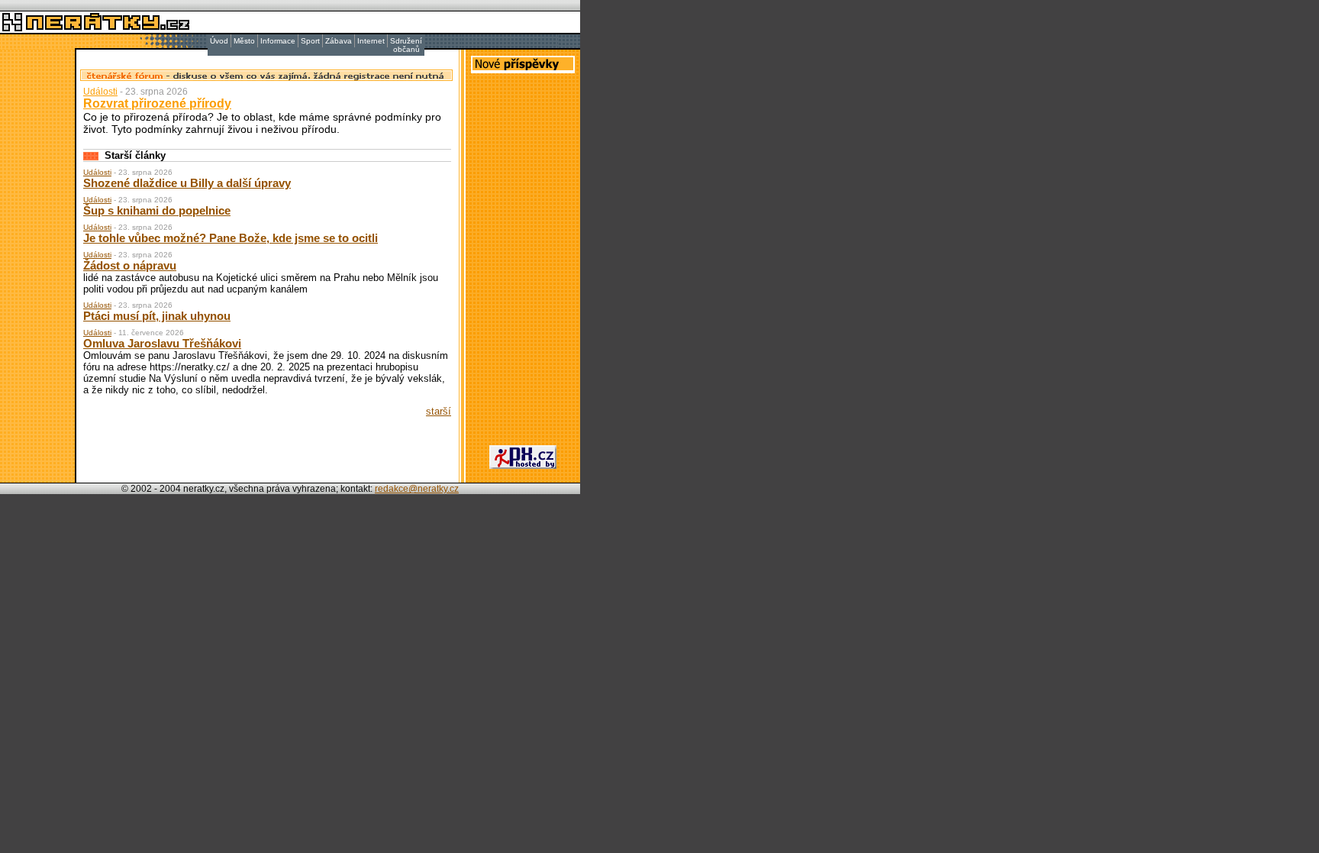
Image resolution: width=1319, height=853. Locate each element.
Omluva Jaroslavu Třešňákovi (162, 343)
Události (100, 91)
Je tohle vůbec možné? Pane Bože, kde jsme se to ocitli (230, 237)
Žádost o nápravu (129, 265)
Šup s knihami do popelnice (157, 210)
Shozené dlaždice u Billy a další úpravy (187, 182)
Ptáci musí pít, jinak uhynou (157, 315)
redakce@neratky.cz (417, 488)
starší (438, 411)
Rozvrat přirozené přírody (157, 103)
